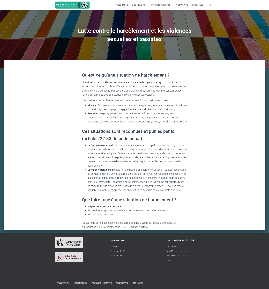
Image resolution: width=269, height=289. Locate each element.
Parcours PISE (117, 256)
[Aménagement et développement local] (72, 5)
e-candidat (171, 256)
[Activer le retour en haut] (263, 283)
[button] (146, 5)
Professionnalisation (161, 5)
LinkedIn (114, 246)
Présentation (122, 5)
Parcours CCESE (118, 251)
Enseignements (139, 5)
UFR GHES (171, 246)
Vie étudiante (182, 5)
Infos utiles (197, 5)
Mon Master (172, 251)
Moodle (170, 260)
